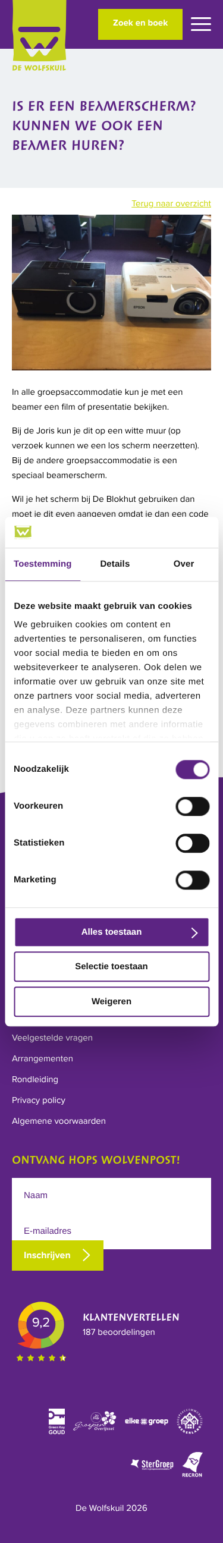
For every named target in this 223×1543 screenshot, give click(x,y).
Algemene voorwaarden (59, 1121)
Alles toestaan (111, 932)
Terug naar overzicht (171, 204)
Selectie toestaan (111, 967)
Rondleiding (35, 1079)
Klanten (131, 1318)
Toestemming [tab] (43, 564)
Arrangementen (42, 1059)
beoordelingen (119, 1332)
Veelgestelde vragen (52, 1038)
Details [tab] (115, 564)
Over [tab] (184, 564)
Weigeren (111, 1002)
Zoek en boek (140, 23)
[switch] (192, 806)
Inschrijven (47, 1255)
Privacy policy (38, 1100)
